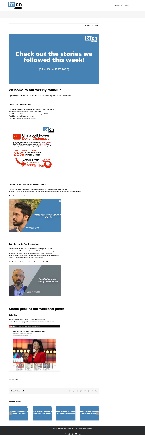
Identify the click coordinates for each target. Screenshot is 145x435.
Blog (17, 380)
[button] (133, 5)
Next (96, 25)
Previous (90, 25)
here (39, 111)
